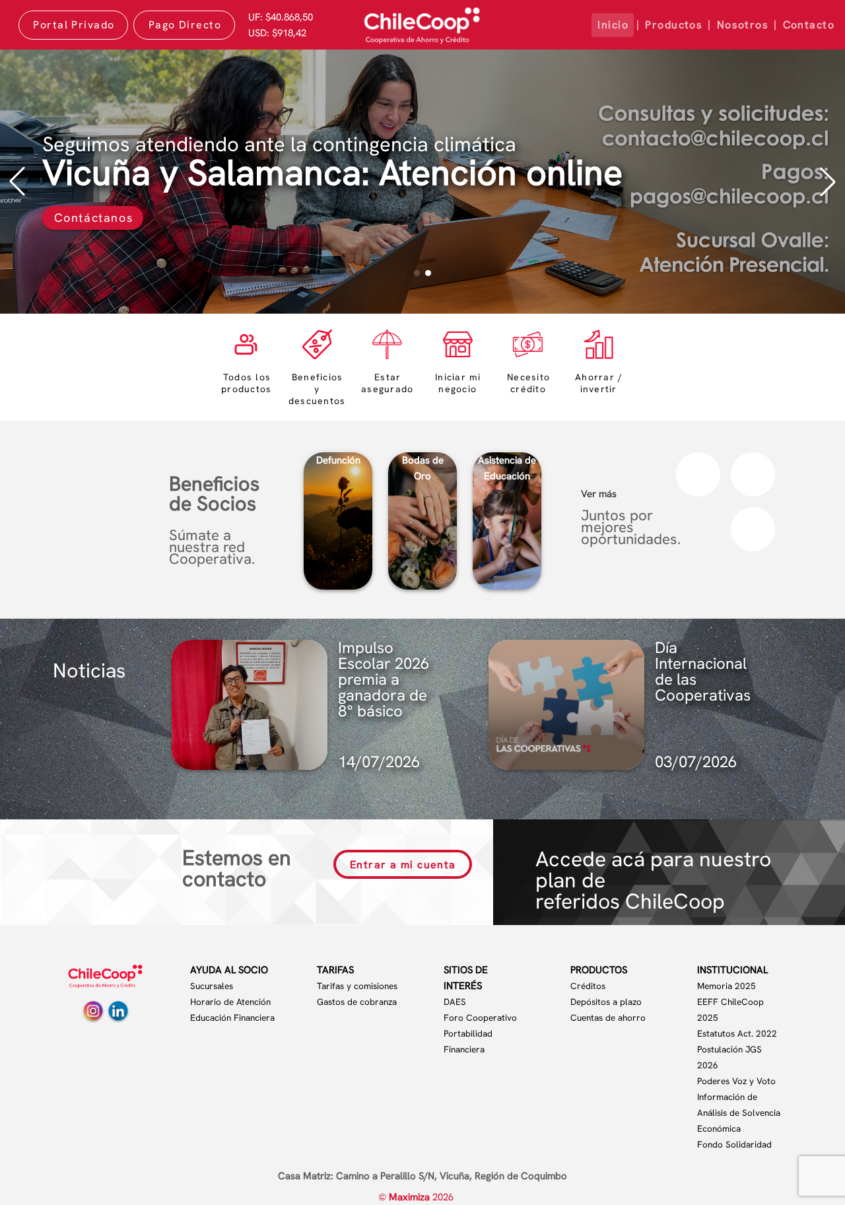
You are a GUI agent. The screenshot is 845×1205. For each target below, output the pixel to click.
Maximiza (410, 1197)
